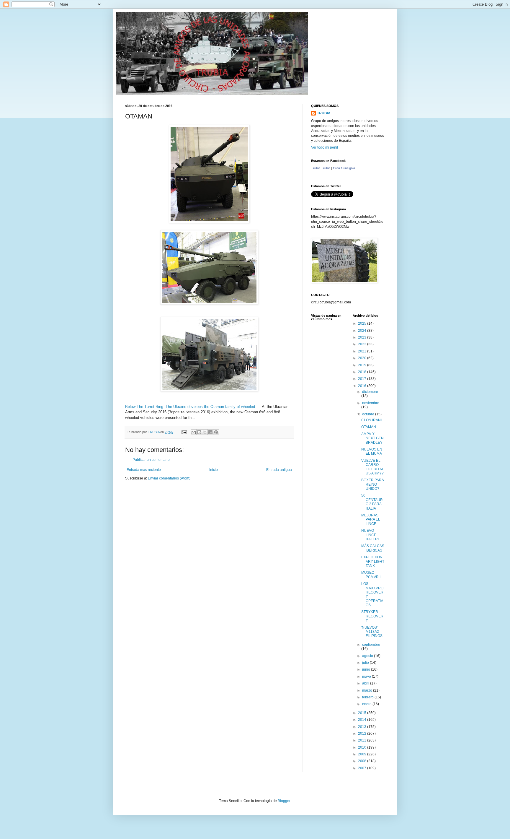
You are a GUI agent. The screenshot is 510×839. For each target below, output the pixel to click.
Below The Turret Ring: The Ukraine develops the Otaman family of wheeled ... (192, 406)
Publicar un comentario (151, 460)
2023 (362, 337)
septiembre (371, 645)
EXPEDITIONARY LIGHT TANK (372, 561)
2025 (362, 323)
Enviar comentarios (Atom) (169, 478)
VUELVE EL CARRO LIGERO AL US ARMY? (372, 466)
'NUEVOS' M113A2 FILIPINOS (371, 631)
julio (366, 663)
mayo (367, 676)
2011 (362, 740)
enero (367, 704)
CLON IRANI (371, 420)
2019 (362, 365)
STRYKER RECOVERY (372, 616)
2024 (362, 331)
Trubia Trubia (320, 168)
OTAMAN (368, 427)
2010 (362, 747)
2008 (362, 761)
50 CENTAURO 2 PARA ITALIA (372, 501)
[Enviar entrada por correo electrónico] (184, 432)
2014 (362, 720)
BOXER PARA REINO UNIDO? (372, 484)
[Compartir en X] (205, 432)
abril (366, 683)
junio (366, 669)
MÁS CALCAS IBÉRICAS (372, 548)
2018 (362, 372)
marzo (367, 690)
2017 (362, 379)
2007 (362, 768)
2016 (362, 386)
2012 (362, 733)
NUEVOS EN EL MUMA (371, 451)
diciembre (370, 392)
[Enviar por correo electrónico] (194, 432)
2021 (362, 351)
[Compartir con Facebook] (210, 432)
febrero (368, 697)
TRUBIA (324, 113)
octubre (368, 414)
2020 (362, 358)
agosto (368, 656)
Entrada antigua (279, 470)
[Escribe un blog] (199, 432)
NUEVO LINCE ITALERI (370, 535)
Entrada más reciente (144, 470)
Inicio (213, 470)
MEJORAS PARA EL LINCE (370, 519)
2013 (362, 727)
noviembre (370, 403)
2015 (362, 713)
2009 (362, 754)
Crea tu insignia (344, 168)
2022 (362, 344)
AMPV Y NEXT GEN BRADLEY (372, 438)
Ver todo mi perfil (324, 147)
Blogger (284, 801)
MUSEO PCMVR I (370, 574)
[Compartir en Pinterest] (216, 432)
